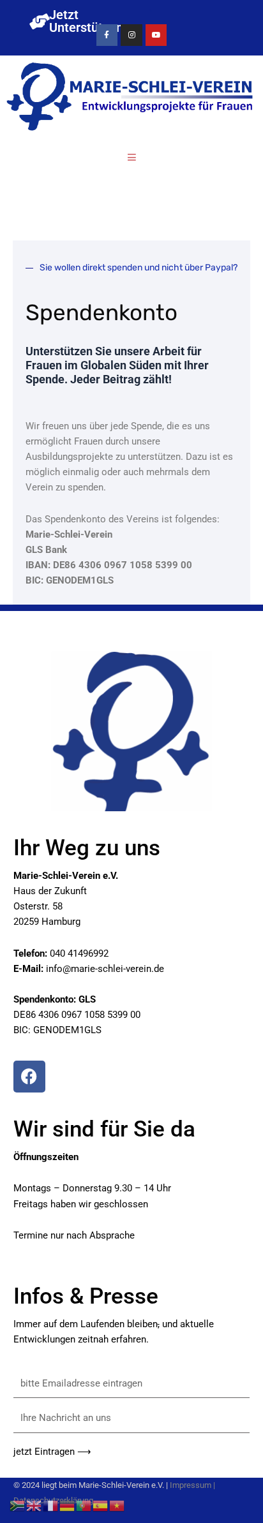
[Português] (84, 1505)
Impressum (190, 1485)
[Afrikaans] (18, 1505)
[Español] (101, 1505)
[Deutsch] (67, 1505)
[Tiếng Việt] (117, 1505)
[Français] (51, 1505)
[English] (34, 1505)
